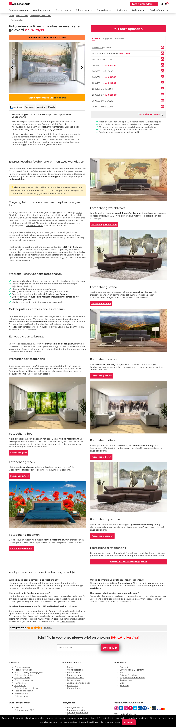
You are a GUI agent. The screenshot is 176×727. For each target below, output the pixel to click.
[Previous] (12, 67)
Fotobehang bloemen (21, 548)
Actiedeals (137, 10)
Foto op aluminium (24, 675)
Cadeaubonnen (75, 688)
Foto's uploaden (130, 29)
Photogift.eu (73, 715)
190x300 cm (98, 59)
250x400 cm (98, 95)
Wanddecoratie (40, 10)
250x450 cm (98, 101)
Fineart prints (21, 693)
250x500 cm (98, 107)
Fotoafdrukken (22, 667)
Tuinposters (20, 683)
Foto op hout (62, 10)
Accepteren (128, 722)
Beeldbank (72, 685)
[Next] (81, 67)
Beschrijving (16, 107)
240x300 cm (98, 77)
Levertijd (41, 107)
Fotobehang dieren (101, 457)
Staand (96, 38)
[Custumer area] (162, 4)
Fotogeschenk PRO (24, 710)
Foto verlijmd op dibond (26, 688)
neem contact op (34, 225)
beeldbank (59, 97)
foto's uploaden (142, 4)
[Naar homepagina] (19, 3)
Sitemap (124, 685)
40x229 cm (97, 47)
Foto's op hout (74, 675)
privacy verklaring (140, 718)
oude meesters (67, 621)
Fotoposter (20, 685)
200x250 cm (98, 71)
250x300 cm (98, 83)
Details (51, 107)
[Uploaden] (162, 47)
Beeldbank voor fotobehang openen (128, 561)
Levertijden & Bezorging (132, 669)
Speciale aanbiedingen (78, 683)
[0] (165, 4)
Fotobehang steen (19, 476)
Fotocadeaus (103, 10)
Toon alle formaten (149, 114)
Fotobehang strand (101, 303)
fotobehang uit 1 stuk (65, 254)
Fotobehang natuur (101, 376)
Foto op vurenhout (24, 680)
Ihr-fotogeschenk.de (77, 712)
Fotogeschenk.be (76, 710)
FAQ (122, 672)
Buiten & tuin (74, 680)
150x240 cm (98, 53)
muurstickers (15, 252)
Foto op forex (21, 696)
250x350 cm (98, 89)
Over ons (19, 707)
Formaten (29, 107)
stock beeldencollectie (67, 611)
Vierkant (119, 38)
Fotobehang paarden (102, 536)
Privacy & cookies (128, 675)
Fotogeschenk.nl (75, 707)
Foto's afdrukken (17, 10)
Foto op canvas (22, 677)
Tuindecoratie (83, 10)
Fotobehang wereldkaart (104, 224)
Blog (122, 683)
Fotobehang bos (18, 453)
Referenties (126, 680)
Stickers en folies (75, 677)
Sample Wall (37, 187)
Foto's (70, 667)
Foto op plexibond (23, 690)
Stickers (121, 10)
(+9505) (48, 627)
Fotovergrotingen (23, 669)
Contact (124, 667)
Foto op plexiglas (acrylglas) (28, 672)
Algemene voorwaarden (132, 677)
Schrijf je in (110, 647)
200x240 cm (98, 65)
